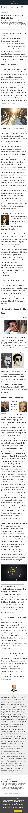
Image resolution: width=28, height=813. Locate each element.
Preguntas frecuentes (13, 789)
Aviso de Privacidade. (18, 807)
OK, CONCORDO (18, 811)
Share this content (17, 7)
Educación (5, 12)
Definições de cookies (9, 811)
